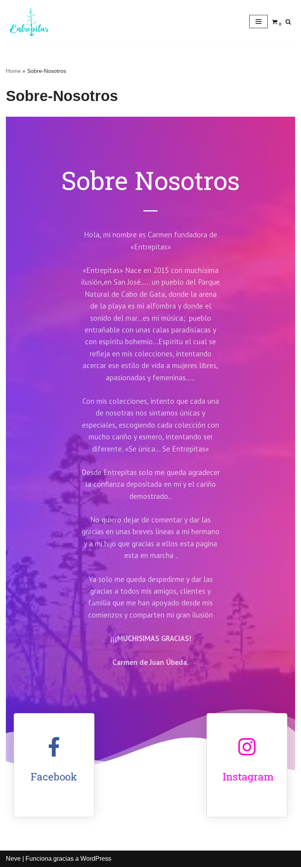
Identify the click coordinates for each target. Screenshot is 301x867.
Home (13, 71)
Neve (13, 858)
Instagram (248, 776)
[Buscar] (288, 22)
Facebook (54, 776)
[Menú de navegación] (258, 21)
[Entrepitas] (29, 21)
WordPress (95, 858)
